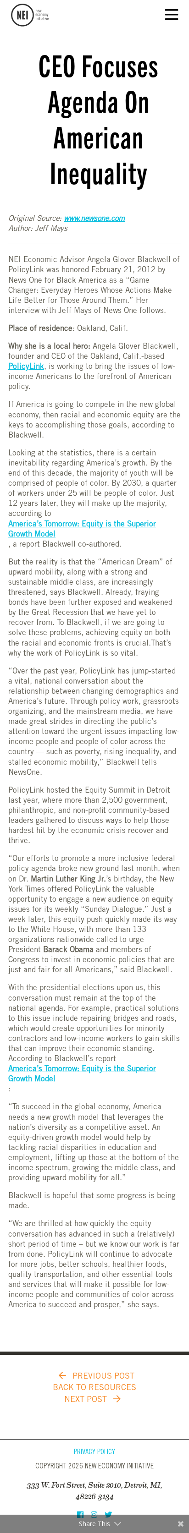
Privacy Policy (94, 1452)
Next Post (86, 1400)
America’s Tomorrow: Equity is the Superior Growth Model (82, 530)
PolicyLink (26, 367)
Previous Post (102, 1377)
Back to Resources (94, 1388)
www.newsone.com (94, 219)
